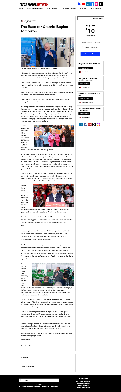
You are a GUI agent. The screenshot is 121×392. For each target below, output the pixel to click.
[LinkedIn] (88, 4)
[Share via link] (30, 345)
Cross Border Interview (86, 68)
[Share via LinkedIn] (26, 345)
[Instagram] (96, 4)
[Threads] (101, 4)
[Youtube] (83, 4)
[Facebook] (92, 4)
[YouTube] (90, 124)
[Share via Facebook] (21, 345)
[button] (79, 3)
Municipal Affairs (25, 339)
